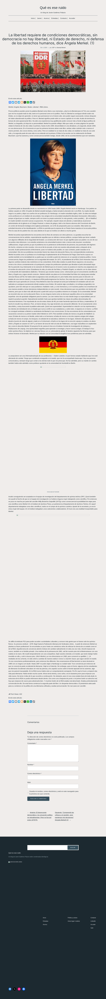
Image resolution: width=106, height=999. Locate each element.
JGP (53, 47)
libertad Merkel (61, 47)
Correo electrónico (34, 773)
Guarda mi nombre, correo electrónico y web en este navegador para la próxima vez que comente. (53, 792)
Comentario (32, 743)
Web (29, 782)
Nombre (30, 764)
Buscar (72, 847)
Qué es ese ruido (53, 8)
